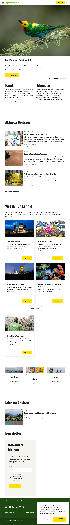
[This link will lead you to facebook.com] (10, 505)
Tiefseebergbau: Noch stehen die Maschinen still (40, 172)
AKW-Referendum (13, 240)
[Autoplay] (49, 76)
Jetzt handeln (12, 100)
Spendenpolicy (10, 510)
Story (26, 129)
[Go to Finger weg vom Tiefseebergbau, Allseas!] (60, 76)
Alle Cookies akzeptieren (59, 519)
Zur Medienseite (14, 379)
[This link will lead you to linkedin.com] (20, 505)
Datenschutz (16, 476)
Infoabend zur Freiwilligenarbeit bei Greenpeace (40, 411)
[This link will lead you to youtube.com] (17, 505)
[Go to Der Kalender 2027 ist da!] (56, 76)
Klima (32, 129)
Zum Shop (35, 381)
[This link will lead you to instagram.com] (6, 505)
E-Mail (11, 464)
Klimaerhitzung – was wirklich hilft (35, 132)
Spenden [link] (60, 2)
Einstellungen (45, 519)
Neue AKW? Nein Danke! (15, 283)
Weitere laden (35, 306)
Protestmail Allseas (45, 240)
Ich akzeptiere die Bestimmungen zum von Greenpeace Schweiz (18, 475)
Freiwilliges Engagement (16, 334)
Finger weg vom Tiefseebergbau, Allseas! (26, 60)
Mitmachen (27, 256)
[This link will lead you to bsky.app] (13, 505)
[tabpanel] (35, 30)
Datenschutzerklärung (52, 509)
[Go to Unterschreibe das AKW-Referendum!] (52, 76)
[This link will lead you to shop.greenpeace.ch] (35, 369)
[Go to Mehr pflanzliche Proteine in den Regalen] (64, 76)
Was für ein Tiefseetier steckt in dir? (49, 284)
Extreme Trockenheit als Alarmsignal (36, 152)
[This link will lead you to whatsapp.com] (23, 505)
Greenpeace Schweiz (15, 499)
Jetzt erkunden (44, 102)
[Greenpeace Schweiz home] (13, 2)
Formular (19, 521)
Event (26, 408)
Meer (32, 169)
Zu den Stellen (55, 379)
